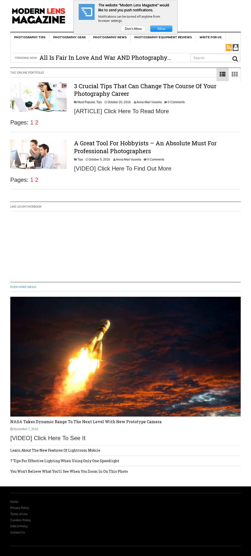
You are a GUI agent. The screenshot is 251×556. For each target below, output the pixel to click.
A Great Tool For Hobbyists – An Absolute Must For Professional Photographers (145, 147)
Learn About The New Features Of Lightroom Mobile (55, 450)
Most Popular (86, 102)
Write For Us (211, 37)
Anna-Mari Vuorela (149, 102)
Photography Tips (30, 37)
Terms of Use (19, 514)
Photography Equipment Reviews (163, 37)
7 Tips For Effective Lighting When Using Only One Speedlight (64, 460)
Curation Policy (20, 520)
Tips (99, 102)
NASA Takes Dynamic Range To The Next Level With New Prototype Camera (86, 421)
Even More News (23, 287)
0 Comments (176, 102)
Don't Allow (133, 29)
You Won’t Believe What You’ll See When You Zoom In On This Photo (69, 471)
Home (14, 502)
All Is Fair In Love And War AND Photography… (105, 58)
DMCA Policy (19, 526)
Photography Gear (69, 37)
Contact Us (17, 532)
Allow (161, 29)
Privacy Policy (19, 508)
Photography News (110, 37)
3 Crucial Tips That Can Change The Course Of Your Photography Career (145, 90)
